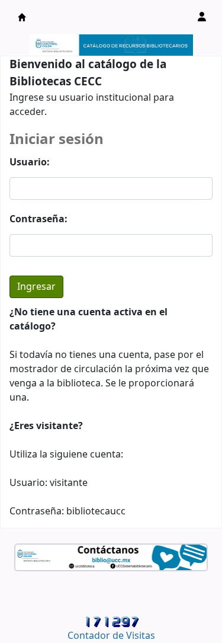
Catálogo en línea (22, 17)
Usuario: (29, 162)
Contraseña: (38, 219)
